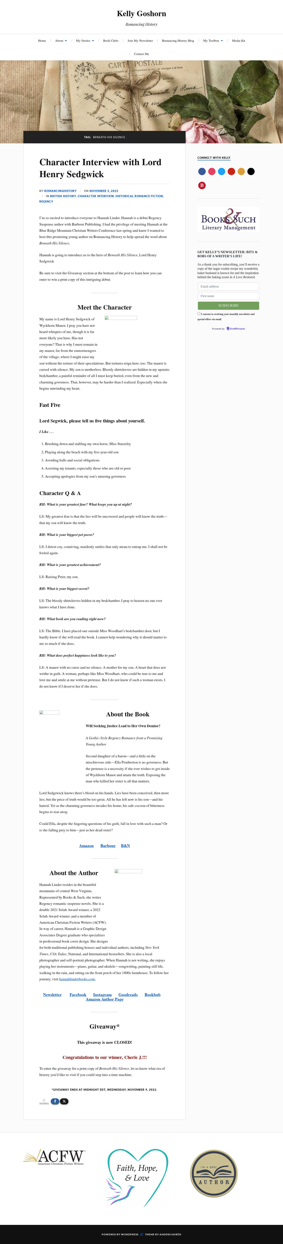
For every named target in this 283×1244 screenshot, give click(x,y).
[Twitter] (221, 171)
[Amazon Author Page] (251, 171)
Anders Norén (170, 1234)
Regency (46, 201)
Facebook (78, 995)
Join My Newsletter (140, 40)
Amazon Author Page (104, 999)
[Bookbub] (202, 185)
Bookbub (153, 995)
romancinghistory (60, 191)
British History (63, 196)
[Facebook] (202, 171)
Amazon (86, 846)
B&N (125, 846)
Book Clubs (111, 40)
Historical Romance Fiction (139, 196)
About (59, 40)
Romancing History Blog (178, 40)
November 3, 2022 (103, 191)
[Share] (55, 1101)
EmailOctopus (237, 329)
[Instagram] (211, 171)
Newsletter (52, 995)
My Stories (83, 40)
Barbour (108, 846)
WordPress (129, 1234)
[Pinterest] (231, 171)
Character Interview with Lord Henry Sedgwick (100, 167)
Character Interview (96, 196)
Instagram (102, 995)
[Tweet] (64, 1101)
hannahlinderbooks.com (77, 978)
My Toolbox (211, 40)
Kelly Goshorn (141, 13)
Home (42, 40)
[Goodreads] (241, 171)
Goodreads (128, 995)
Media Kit (238, 40)
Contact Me (141, 54)
